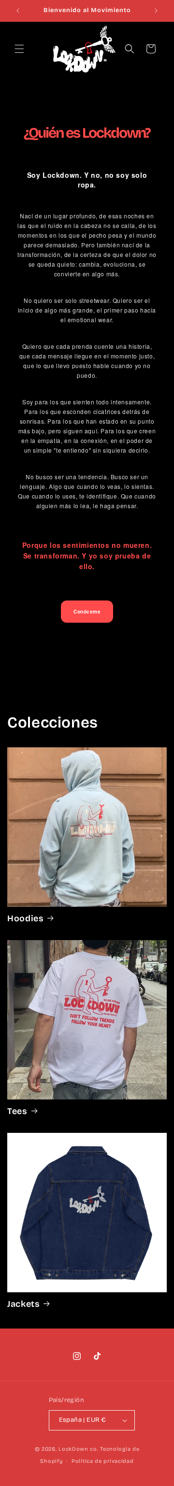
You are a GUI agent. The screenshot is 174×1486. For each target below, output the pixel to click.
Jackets (23, 1304)
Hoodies (25, 918)
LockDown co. (78, 1449)
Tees (17, 1111)
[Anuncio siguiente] (156, 10)
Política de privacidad (102, 1461)
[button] (19, 48)
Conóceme (87, 611)
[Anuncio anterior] (18, 10)
